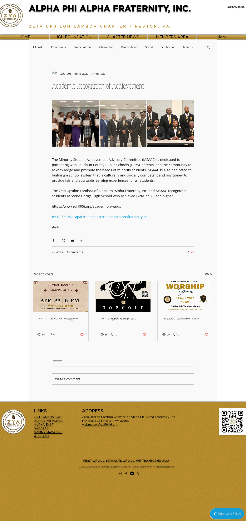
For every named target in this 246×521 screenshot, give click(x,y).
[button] (208, 47)
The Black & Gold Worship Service (180, 319)
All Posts (38, 47)
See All (209, 273)
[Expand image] (75, 123)
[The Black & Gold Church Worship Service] (185, 296)
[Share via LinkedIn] (72, 240)
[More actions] (191, 73)
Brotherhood (129, 47)
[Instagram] (120, 473)
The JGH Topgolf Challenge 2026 (118, 319)
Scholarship (106, 47)
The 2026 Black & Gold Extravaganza (57, 319)
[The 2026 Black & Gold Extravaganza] (60, 296)
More (186, 47)
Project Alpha (82, 47)
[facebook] (126, 473)
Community (58, 47)
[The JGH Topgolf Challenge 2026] (123, 296)
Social (149, 47)
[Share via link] (82, 240)
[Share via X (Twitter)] (63, 240)
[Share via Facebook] (54, 240)
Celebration (167, 47)
